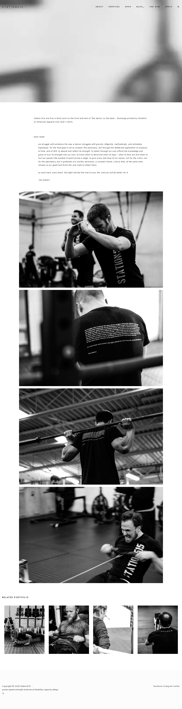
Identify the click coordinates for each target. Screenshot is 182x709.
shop (128, 7)
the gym (154, 7)
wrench (157, 630)
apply (168, 7)
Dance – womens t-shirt (24, 630)
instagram (168, 686)
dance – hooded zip (113, 630)
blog (139, 7)
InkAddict (142, 118)
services (114, 7)
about (100, 7)
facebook (157, 686)
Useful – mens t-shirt (69, 630)
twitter (176, 686)
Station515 (13, 7)
